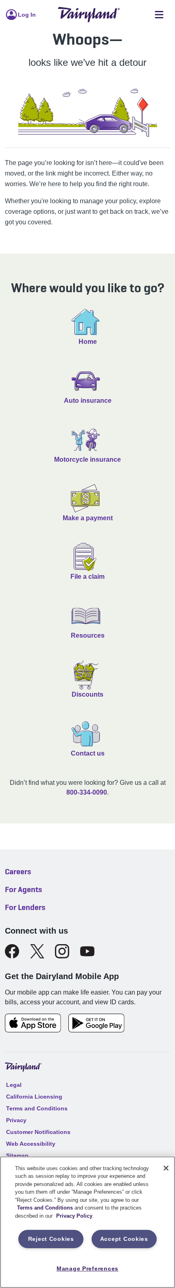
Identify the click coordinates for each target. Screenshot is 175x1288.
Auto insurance (88, 400)
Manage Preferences (87, 1268)
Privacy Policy (74, 1216)
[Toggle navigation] (159, 15)
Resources (88, 635)
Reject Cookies (51, 1239)
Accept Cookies (124, 1239)
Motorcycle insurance (87, 459)
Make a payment (88, 518)
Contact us (88, 753)
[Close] (166, 1168)
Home (88, 341)
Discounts (87, 694)
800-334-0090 (86, 792)
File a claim (87, 576)
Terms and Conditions (45, 1208)
